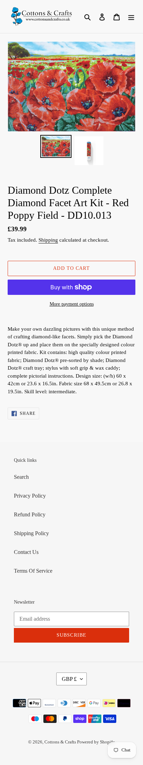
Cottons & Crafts (60, 741)
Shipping (48, 240)
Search (21, 477)
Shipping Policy (31, 533)
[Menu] (131, 16)
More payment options (72, 304)
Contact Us (26, 552)
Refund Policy (29, 514)
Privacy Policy (30, 496)
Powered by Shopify (96, 741)
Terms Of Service (33, 571)
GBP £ (69, 679)
